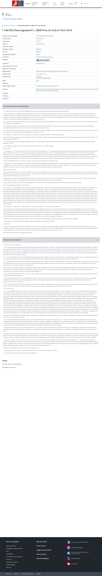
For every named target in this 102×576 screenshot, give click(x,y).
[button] (51, 106)
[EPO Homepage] (18, 4)
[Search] (81, 3)
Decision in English (44, 60)
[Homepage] (2, 25)
